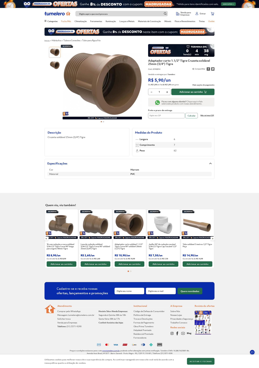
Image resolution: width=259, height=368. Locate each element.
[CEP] (166, 113)
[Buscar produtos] (165, 13)
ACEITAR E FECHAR (201, 361)
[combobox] (124, 13)
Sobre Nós (175, 311)
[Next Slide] (212, 239)
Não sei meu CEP (207, 115)
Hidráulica (56, 40)
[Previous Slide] (46, 239)
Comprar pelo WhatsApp (69, 311)
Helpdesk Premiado (142, 330)
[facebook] (208, 69)
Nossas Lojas (176, 315)
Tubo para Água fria (91, 40)
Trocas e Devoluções (143, 318)
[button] (252, 352)
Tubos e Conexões (71, 40)
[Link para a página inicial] (47, 41)
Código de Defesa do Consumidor (149, 311)
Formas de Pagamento (144, 322)
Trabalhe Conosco (178, 322)
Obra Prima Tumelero (143, 326)
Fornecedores (140, 337)
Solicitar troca (64, 318)
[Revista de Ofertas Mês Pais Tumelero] (203, 333)
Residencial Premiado (143, 334)
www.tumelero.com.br (111, 351)
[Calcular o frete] (191, 115)
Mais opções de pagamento (203, 85)
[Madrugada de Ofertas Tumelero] (129, 4)
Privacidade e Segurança (181, 318)
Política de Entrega (142, 315)
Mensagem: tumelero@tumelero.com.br (75, 315)
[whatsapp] (212, 69)
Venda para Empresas (67, 322)
